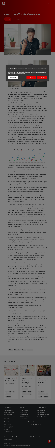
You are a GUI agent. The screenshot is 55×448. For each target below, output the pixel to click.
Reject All (31, 77)
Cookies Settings (13, 77)
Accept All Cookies (42, 77)
